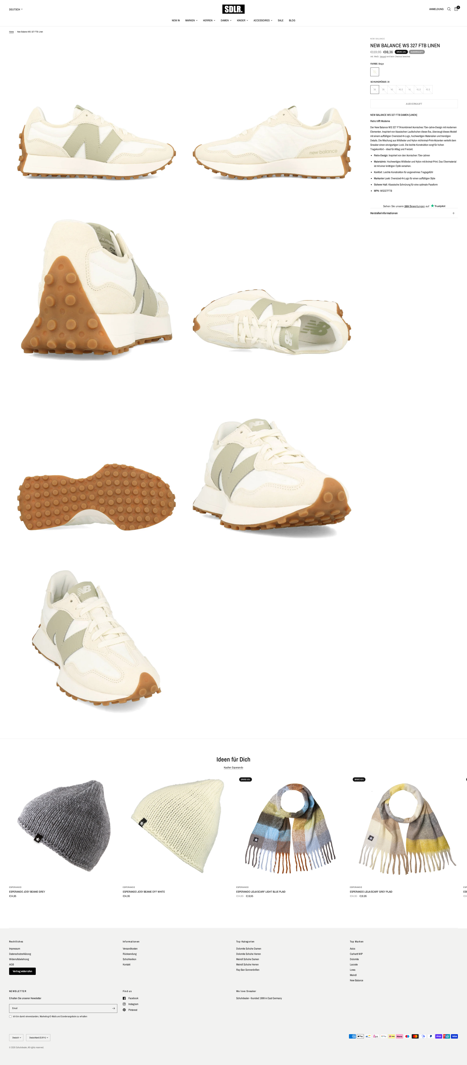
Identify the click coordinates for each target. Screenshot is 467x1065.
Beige (374, 71)
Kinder (241, 20)
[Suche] (449, 9)
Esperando (15, 887)
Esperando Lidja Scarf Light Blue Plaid (260, 892)
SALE (280, 20)
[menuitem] (176, 20)
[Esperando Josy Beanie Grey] (63, 828)
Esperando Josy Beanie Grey (27, 892)
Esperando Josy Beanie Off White (144, 892)
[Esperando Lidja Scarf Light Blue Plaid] (290, 828)
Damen (225, 20)
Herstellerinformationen (384, 213)
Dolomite (354, 959)
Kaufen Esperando (233, 767)
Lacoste (354, 964)
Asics (352, 948)
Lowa (352, 970)
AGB (11, 964)
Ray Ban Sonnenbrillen (247, 970)
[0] (455, 9)
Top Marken (357, 941)
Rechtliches (16, 941)
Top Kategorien (245, 941)
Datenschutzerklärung (20, 954)
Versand (383, 56)
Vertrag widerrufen (22, 971)
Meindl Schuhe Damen (247, 959)
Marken (190, 20)
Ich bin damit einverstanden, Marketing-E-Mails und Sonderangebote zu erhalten (50, 1016)
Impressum (14, 948)
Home (11, 31)
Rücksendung (130, 954)
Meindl (353, 975)
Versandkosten (130, 948)
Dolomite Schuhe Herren (248, 954)
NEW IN (176, 20)
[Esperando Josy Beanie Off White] (177, 828)
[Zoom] (176, 44)
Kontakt (126, 964)
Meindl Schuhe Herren (247, 964)
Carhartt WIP (356, 954)
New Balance (356, 980)
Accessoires (262, 20)
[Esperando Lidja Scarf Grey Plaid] (404, 828)
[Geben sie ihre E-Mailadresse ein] (113, 1008)
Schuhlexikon (129, 959)
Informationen (131, 941)
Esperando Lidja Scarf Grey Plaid (371, 892)
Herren (208, 20)
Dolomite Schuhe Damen (248, 948)
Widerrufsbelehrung (19, 959)
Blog (292, 20)
